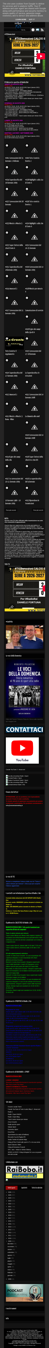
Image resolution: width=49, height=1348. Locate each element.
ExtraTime (11, 1132)
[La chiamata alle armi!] (34, 408)
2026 (10, 1192)
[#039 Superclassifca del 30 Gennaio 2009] (14, 171)
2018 (10, 1215)
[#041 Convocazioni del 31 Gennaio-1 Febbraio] (14, 150)
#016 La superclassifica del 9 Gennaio (33, 480)
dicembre (11, 1243)
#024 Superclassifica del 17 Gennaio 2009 (13, 374)
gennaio (10, 1275)
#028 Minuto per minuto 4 (34, 290)
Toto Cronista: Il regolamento (10, 352)
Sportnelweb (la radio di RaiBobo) (18, 1134)
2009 (10, 1241)
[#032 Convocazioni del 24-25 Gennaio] (34, 237)
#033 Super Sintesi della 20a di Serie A (14, 246)
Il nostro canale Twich (15, 1107)
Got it (32, 19)
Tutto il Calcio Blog (17, 1330)
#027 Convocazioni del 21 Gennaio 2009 (14, 312)
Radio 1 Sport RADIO (14, 1114)
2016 (10, 1221)
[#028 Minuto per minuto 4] (34, 280)
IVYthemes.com (31, 1345)
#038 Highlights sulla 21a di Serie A (34, 181)
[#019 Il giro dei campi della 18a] (14, 448)
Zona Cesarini (12, 1122)
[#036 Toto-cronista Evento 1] (34, 193)
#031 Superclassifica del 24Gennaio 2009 (13, 268)
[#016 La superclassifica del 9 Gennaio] (34, 470)
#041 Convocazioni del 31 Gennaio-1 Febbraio (14, 159)
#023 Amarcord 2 (11, 395)
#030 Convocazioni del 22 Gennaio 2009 (34, 268)
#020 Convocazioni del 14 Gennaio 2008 (34, 436)
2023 (10, 1201)
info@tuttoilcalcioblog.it (14, 805)
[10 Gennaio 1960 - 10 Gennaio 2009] (14, 492)
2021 (10, 1206)
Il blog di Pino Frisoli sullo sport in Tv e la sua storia (24, 1142)
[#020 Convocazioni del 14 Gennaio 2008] (34, 427)
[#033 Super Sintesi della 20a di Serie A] (14, 237)
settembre (11, 1252)
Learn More (20, 19)
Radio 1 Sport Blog (14, 1117)
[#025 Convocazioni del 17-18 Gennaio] (34, 343)
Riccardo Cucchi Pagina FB (16, 1137)
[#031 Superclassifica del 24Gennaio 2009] (14, 259)
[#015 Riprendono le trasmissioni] (34, 492)
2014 (10, 1227)
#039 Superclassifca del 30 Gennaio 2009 (13, 181)
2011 (10, 1235)
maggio (10, 1264)
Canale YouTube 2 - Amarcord (15, 769)
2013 (10, 1229)
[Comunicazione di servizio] (34, 302)
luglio (9, 1258)
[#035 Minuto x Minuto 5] (14, 215)
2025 (10, 1195)
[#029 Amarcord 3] (14, 280)
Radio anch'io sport (14, 1124)
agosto (10, 1255)
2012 (10, 1232)
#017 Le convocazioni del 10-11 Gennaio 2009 (14, 480)
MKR (24, 1345)
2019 (10, 1212)
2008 (10, 1279)
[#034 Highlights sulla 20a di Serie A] (34, 215)
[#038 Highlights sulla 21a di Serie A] (34, 171)
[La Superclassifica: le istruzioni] (34, 364)
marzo (10, 1269)
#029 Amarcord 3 (11, 289)
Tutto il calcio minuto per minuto (18, 1119)
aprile (9, 1267)
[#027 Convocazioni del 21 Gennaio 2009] (14, 302)
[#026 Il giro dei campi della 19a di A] (34, 321)
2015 (10, 1224)
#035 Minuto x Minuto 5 (13, 223)
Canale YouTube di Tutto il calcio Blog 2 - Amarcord (24, 1109)
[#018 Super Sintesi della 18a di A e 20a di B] (34, 448)
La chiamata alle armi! (32, 416)
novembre (11, 1246)
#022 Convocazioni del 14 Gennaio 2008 (34, 396)
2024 (10, 1198)
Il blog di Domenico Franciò (16, 1147)
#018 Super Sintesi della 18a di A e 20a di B (34, 458)
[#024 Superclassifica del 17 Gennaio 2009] (14, 364)
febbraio (10, 1272)
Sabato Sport (12, 1127)
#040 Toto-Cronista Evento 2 (32, 159)
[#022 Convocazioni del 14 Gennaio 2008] (34, 386)
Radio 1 (10, 1112)
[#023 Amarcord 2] (14, 386)
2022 (10, 1203)
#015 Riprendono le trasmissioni (32, 502)
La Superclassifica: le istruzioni (32, 374)
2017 (10, 1218)
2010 (10, 1238)
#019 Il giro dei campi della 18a (12, 458)
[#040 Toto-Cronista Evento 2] (34, 150)
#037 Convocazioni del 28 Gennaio (14, 203)
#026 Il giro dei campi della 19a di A (32, 330)
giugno (10, 1261)
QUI (35, 1340)
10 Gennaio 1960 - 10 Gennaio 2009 (13, 502)
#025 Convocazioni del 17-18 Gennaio (33, 352)
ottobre (10, 1249)
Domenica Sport (13, 1129)
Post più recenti (11, 510)
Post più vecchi (38, 510)
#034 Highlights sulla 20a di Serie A (34, 225)
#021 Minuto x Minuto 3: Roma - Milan (14, 417)
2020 (10, 1209)
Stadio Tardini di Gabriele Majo (17, 1139)
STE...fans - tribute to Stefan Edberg (19, 1149)
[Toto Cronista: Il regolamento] (14, 343)
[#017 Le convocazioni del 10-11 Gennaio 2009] (14, 470)
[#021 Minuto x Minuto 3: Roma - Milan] (14, 408)
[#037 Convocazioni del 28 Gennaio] (14, 193)
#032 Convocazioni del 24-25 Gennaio (33, 246)
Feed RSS (42, 29)
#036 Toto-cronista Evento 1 (32, 203)
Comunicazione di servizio (34, 311)
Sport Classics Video (14, 1144)
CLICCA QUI (33, 1342)
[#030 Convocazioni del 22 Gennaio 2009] (34, 259)
